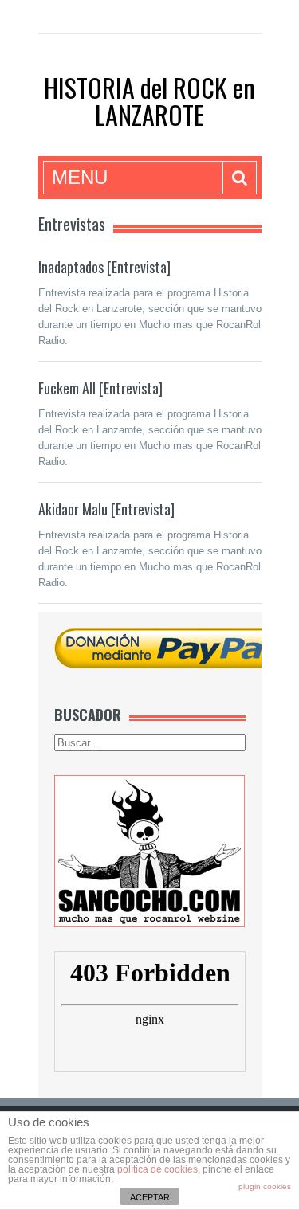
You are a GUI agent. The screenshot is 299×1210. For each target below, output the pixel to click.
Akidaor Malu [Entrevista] (106, 509)
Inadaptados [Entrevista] (104, 266)
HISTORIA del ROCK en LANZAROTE (149, 101)
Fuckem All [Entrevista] (100, 388)
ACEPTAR (150, 1197)
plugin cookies (264, 1186)
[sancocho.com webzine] (150, 850)
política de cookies (157, 1169)
